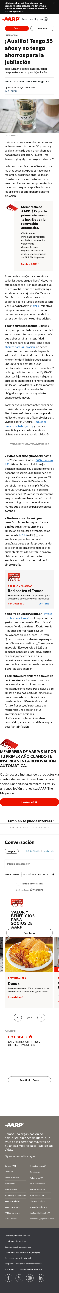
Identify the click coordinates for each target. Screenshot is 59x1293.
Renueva (42, 28)
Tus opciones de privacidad (31, 1269)
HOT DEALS (18, 1037)
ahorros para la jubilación (20, 347)
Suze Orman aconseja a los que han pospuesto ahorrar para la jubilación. (27, 70)
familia (35, 305)
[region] (29, 869)
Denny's (14, 983)
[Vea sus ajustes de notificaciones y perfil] (52, 874)
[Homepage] (11, 19)
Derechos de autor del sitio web (18, 1258)
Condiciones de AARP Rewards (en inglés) (22, 1252)
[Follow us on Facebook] (9, 1278)
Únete (17, 28)
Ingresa (39, 19)
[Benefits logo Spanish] (14, 579)
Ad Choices (9, 1269)
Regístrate (27, 19)
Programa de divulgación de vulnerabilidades (23, 1264)
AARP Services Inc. (37, 1184)
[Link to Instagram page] (30, 1278)
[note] (29, 136)
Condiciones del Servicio (15, 1241)
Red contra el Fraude (25, 590)
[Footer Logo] (29, 1125)
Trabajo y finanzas (20, 586)
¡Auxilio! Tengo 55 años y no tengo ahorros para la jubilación (29, 51)
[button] (18, 1017)
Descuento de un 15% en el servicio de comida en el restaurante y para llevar (28, 990)
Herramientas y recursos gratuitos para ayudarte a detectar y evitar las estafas (29, 597)
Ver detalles (15, 603)
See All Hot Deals (29, 1080)
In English (11, 91)
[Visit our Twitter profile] (19, 1278)
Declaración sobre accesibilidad (18, 1247)
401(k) (23, 535)
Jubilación (12, 35)
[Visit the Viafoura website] (36, 890)
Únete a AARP (29, 263)
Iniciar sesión (33, 851)
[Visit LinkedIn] (41, 1278)
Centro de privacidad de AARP (17, 1235)
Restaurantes (17, 978)
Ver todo (44, 603)
